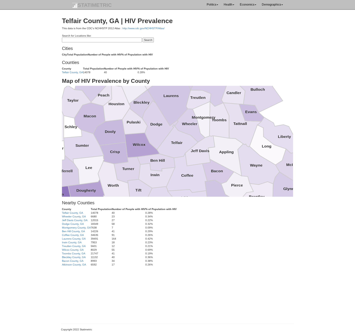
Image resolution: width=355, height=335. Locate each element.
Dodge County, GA (73, 223)
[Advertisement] (173, 292)
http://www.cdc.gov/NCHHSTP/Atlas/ (143, 28)
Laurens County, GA (74, 238)
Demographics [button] (271, 4)
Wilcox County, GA (73, 249)
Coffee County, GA (73, 235)
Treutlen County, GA (74, 246)
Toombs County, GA (73, 253)
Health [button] (228, 4)
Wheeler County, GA (74, 216)
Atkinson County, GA (74, 264)
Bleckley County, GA (74, 257)
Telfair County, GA (72, 72)
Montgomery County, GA (76, 227)
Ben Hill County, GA (73, 231)
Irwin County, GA (72, 242)
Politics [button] (211, 4)
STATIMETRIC (95, 5)
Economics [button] (247, 4)
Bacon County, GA (72, 260)
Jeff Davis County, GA (74, 220)
